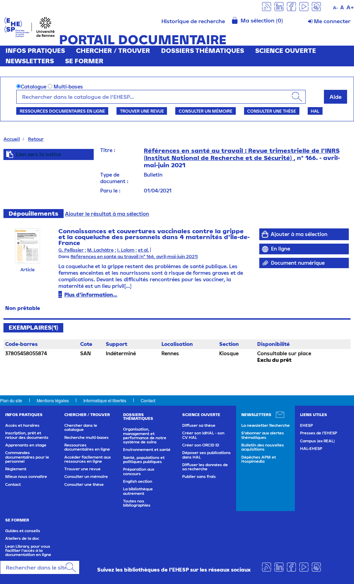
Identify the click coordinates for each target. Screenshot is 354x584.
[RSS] (266, 6)
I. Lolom (125, 250)
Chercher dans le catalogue (80, 427)
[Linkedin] (278, 6)
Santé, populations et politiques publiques (144, 459)
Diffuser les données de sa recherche (205, 467)
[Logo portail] (29, 26)
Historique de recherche (193, 21)
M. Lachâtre (100, 250)
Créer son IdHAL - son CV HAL (203, 435)
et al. (143, 250)
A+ (350, 7)
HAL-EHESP (311, 448)
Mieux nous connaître (26, 476)
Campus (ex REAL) (317, 441)
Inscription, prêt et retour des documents (26, 435)
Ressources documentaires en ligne (62, 111)
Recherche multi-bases (86, 437)
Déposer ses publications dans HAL (206, 455)
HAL (315, 111)
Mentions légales (53, 400)
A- (335, 7)
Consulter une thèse (271, 111)
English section (137, 481)
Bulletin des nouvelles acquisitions (262, 447)
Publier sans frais (199, 476)
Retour (36, 139)
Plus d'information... (90, 295)
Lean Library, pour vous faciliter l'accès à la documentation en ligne (28, 550)
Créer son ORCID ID (200, 445)
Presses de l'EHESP (318, 433)
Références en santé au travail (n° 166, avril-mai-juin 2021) (134, 256)
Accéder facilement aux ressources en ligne (87, 459)
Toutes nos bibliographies (136, 503)
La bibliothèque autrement (138, 491)
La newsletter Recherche (265, 425)
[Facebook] (291, 6)
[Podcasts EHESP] (316, 6)
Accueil (11, 139)
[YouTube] (303, 6)
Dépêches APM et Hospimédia (258, 459)
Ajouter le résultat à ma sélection (107, 214)
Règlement (15, 469)
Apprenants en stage (25, 445)
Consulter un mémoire (205, 111)
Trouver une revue (142, 111)
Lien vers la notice (38, 154)
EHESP (306, 425)
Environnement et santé (146, 450)
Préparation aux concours (138, 471)
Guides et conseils (22, 531)
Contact (148, 400)
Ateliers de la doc (22, 538)
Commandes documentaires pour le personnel (27, 457)
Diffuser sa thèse (198, 425)
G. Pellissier (71, 250)
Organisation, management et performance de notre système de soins (144, 435)
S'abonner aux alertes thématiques (262, 435)
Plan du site (11, 400)
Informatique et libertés (104, 400)
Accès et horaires (22, 425)
